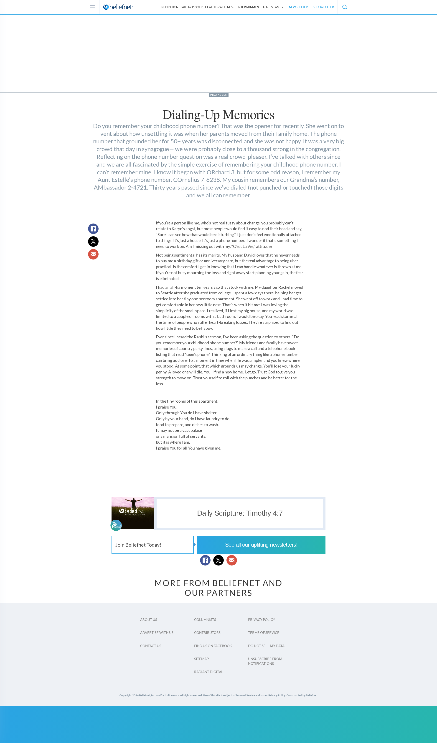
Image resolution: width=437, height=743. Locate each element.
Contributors (207, 632)
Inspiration (169, 7)
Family (273, 7)
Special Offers (324, 7)
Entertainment (248, 7)
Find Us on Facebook (213, 646)
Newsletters (299, 7)
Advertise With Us (156, 632)
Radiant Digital (208, 672)
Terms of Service (263, 632)
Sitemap (201, 659)
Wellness (219, 7)
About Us (148, 619)
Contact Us (150, 646)
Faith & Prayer (192, 7)
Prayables (218, 94)
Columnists (205, 619)
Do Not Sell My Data (266, 646)
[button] (345, 7)
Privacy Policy (261, 619)
